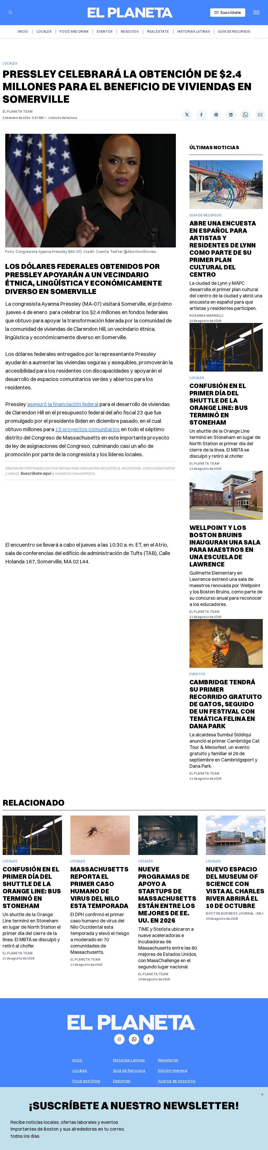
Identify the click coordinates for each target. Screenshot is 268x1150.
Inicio (23, 31)
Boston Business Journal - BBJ (234, 913)
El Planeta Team (18, 111)
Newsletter (168, 1060)
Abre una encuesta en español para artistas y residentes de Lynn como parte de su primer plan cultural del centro (222, 248)
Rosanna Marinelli (206, 315)
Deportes (122, 1081)
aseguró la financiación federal (62, 404)
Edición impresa (172, 1070)
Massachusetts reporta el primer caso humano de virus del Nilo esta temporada (99, 887)
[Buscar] (10, 12)
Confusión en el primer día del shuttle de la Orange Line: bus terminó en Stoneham (218, 404)
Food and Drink (74, 31)
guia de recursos (205, 215)
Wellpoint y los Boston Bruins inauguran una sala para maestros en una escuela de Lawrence (224, 546)
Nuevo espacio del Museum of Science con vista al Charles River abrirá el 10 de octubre (235, 887)
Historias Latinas (193, 31)
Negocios (130, 31)
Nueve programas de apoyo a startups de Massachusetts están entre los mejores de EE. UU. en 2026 (167, 894)
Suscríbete (230, 12)
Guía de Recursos (234, 31)
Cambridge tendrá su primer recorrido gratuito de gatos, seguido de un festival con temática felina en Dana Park (225, 704)
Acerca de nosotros (177, 1081)
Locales (44, 31)
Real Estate (158, 31)
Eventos (105, 31)
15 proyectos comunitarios (87, 429)
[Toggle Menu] (256, 12)
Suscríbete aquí (35, 473)
